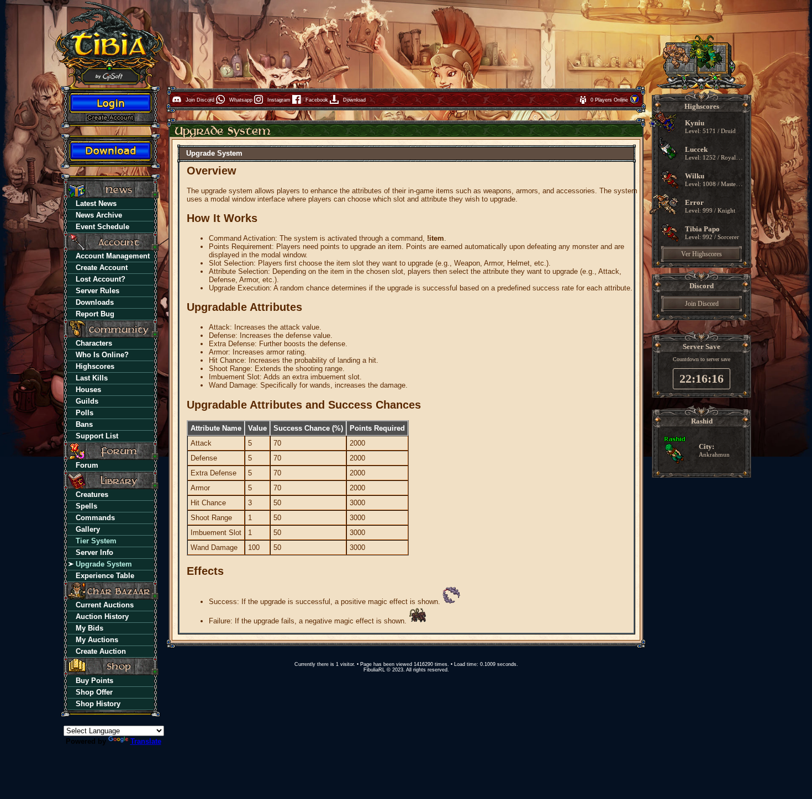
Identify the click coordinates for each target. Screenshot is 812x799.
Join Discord (702, 304)
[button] (635, 102)
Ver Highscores (701, 254)
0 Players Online (610, 100)
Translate (145, 741)
